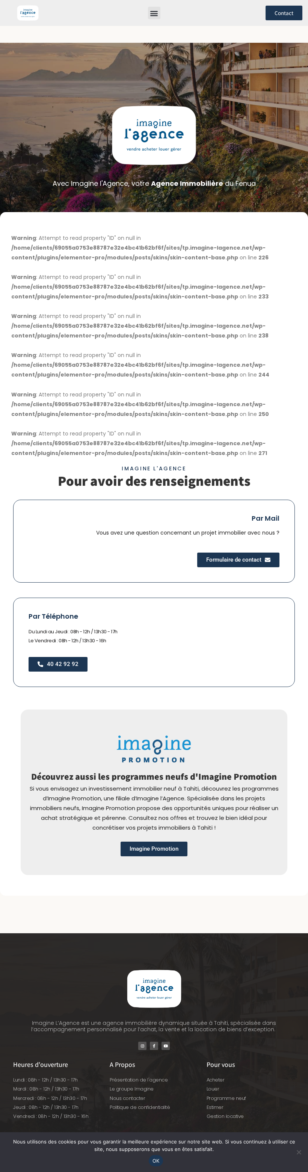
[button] (154, 13)
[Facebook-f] (154, 1046)
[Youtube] (166, 1046)
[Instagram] (142, 1046)
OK (156, 1161)
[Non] (298, 1152)
